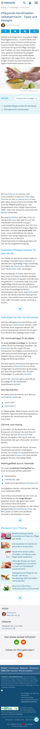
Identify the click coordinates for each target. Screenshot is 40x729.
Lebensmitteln (19, 325)
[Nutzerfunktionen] (30, 2)
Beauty (3, 7)
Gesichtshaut (9, 194)
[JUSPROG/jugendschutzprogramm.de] (9, 708)
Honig (20, 452)
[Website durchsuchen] (24, 2)
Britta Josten (11, 613)
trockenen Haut (22, 199)
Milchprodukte (12, 397)
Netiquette (33, 668)
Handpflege (13, 7)
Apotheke (15, 379)
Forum (4, 668)
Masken (4, 212)
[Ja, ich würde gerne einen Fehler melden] (20, 655)
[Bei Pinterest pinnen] (24, 31)
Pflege (25, 263)
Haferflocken (10, 479)
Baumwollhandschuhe (23, 509)
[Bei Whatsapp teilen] (34, 31)
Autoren (14, 670)
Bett (3, 511)
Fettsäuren (5, 348)
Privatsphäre (30, 720)
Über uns (5, 671)
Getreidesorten (31, 483)
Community (13, 668)
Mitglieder (24, 668)
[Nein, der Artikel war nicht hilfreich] (23, 642)
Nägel (16, 276)
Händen (15, 217)
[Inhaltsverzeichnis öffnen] (36, 719)
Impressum (9, 720)
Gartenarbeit (32, 292)
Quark (7, 402)
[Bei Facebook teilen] (5, 31)
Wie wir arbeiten (26, 670)
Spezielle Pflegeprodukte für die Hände (20, 106)
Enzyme (18, 455)
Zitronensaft (23, 434)
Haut (35, 225)
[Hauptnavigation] (36, 2)
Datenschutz (19, 720)
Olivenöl (17, 366)
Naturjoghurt (10, 406)
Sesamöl (27, 374)
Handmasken (11, 269)
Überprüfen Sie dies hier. (29, 702)
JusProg (19, 714)
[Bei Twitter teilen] (15, 31)
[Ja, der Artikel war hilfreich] (16, 642)
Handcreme (19, 266)
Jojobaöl (17, 384)
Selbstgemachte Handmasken (16, 109)
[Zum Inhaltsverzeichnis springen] (20, 308)
